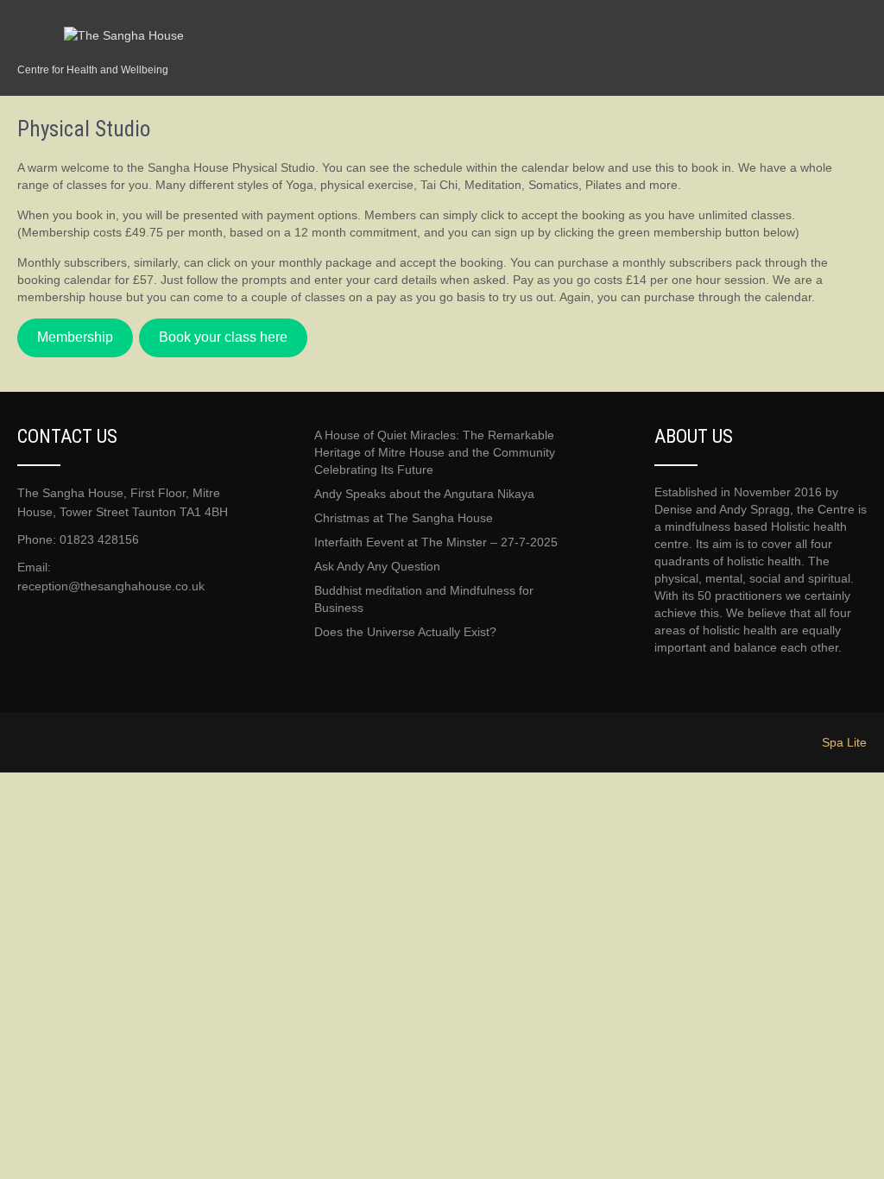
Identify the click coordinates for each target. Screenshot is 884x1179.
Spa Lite (844, 742)
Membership (75, 337)
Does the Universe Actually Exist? (405, 632)
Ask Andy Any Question (377, 566)
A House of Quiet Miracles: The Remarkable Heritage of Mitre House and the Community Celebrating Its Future (434, 452)
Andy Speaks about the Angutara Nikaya (424, 494)
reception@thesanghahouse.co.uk (111, 586)
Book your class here (223, 337)
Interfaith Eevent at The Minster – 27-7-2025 (436, 542)
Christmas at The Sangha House (403, 518)
